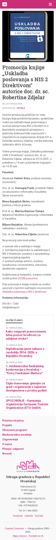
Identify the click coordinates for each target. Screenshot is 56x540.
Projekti (7, 425)
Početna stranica (13, 420)
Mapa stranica (20, 536)
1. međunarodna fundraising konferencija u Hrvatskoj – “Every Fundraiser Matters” (25, 369)
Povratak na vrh (35, 536)
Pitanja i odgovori (13, 448)
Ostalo (21, 108)
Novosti (7, 453)
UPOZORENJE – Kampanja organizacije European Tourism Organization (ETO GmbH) (27, 404)
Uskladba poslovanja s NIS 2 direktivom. (24, 291)
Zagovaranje (10, 439)
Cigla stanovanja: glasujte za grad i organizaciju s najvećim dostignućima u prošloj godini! (26, 387)
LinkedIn (28, 515)
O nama (7, 444)
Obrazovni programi (14, 429)
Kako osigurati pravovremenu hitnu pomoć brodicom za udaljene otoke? (26, 335)
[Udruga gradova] (4, 4)
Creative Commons (14, 528)
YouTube (39, 515)
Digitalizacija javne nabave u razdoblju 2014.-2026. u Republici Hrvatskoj (25, 352)
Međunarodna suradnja (16, 434)
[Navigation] (50, 4)
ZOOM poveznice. (28, 278)
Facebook (18, 515)
